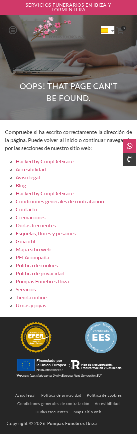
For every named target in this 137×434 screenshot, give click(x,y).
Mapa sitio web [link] (33, 249)
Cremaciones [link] (31, 217)
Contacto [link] (26, 209)
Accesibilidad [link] (31, 169)
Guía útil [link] (25, 241)
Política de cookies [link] (37, 265)
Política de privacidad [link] (40, 273)
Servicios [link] (26, 289)
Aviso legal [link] (28, 177)
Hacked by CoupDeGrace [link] (44, 161)
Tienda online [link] (31, 297)
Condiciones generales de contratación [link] (60, 201)
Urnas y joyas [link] (31, 305)
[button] (13, 30)
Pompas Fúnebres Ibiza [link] (42, 281)
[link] (59, 30)
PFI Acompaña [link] (32, 257)
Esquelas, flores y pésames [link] (46, 233)
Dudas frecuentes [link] (36, 225)
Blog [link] (21, 185)
